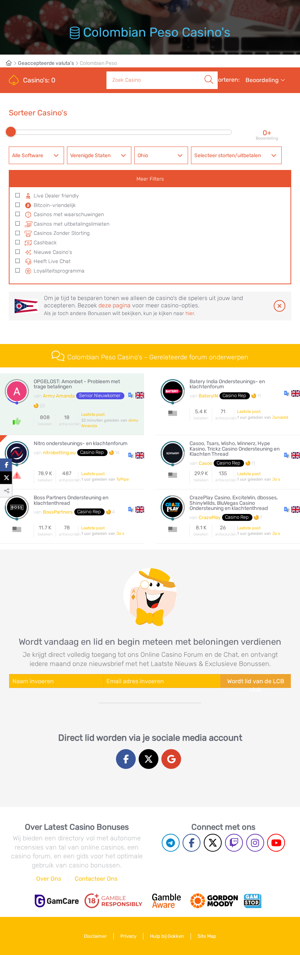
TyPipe (122, 479)
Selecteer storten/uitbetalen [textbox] (227, 155)
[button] (136, 394)
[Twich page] (234, 843)
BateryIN (208, 396)
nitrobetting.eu (59, 452)
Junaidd (280, 417)
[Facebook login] (126, 759)
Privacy (128, 936)
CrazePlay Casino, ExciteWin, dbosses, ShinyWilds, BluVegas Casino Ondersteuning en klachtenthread (234, 503)
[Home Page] (11, 63)
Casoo (205, 463)
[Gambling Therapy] (214, 900)
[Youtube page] (276, 843)
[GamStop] (252, 900)
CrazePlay (210, 517)
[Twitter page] (213, 843)
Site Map (207, 936)
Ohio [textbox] (143, 155)
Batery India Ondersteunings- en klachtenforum (227, 384)
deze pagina (114, 305)
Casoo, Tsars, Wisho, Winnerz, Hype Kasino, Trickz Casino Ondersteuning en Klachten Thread (235, 449)
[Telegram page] (171, 843)
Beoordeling (262, 80)
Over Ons (48, 878)
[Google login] (171, 759)
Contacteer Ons (96, 878)
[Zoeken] (209, 71)
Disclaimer (95, 936)
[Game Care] (57, 901)
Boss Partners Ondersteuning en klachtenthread (71, 500)
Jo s (276, 479)
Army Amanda (59, 396)
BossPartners (58, 512)
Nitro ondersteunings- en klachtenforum (80, 443)
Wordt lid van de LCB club (255, 683)
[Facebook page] (191, 843)
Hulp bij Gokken (167, 936)
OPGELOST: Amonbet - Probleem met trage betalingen (77, 384)
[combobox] (36, 155)
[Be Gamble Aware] (166, 900)
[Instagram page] (255, 843)
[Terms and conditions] (113, 900)
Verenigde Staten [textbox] (90, 155)
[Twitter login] (148, 759)
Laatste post (93, 414)
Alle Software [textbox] (27, 155)
